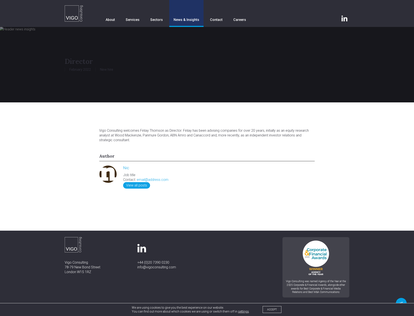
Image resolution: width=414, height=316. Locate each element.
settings (243, 311)
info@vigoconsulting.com (156, 267)
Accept (272, 309)
